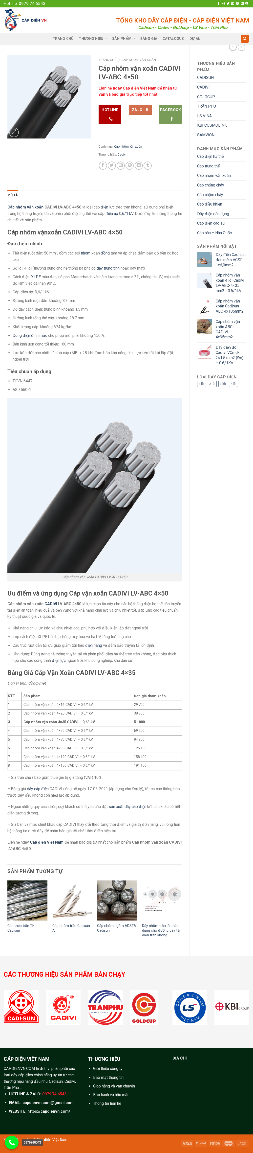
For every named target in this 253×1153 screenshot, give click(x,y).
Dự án (195, 39)
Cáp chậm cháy (210, 194)
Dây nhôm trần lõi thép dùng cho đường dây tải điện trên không (161, 930)
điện (104, 207)
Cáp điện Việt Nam (51, 1140)
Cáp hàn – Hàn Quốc (214, 233)
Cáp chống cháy (210, 185)
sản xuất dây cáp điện (127, 806)
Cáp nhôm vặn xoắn (214, 175)
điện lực (59, 660)
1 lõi (202, 384)
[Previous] (7, 914)
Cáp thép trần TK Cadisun (21, 928)
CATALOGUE (173, 39)
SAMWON (205, 135)
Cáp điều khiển (209, 204)
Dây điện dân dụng (213, 213)
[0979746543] (12, 1142)
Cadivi (122, 154)
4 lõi (233, 384)
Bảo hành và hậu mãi (110, 1094)
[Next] (182, 914)
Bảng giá (148, 39)
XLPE (36, 277)
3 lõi (223, 384)
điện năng (93, 645)
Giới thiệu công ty (108, 1068)
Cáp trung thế (208, 166)
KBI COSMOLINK (212, 125)
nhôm (85, 253)
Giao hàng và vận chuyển (114, 1086)
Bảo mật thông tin (108, 1077)
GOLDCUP (206, 96)
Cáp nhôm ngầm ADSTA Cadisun (116, 928)
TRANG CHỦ (63, 39)
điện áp (111, 213)
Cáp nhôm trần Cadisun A (71, 928)
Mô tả (12, 195)
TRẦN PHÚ (206, 106)
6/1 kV (127, 213)
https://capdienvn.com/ (48, 1111)
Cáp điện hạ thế (210, 156)
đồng (105, 253)
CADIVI (203, 87)
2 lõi (212, 384)
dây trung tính (108, 268)
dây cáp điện (38, 788)
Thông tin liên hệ (107, 1103)
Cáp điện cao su (211, 223)
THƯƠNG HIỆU (91, 39)
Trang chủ (108, 60)
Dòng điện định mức (30, 335)
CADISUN (205, 77)
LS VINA (204, 116)
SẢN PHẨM (121, 39)
